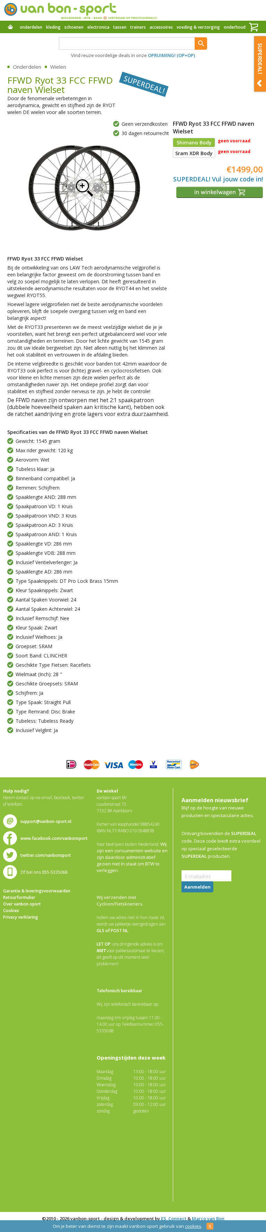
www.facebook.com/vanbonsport (54, 838)
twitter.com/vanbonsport (45, 855)
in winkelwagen (220, 192)
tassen (119, 27)
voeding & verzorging (198, 27)
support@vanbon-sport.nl (45, 821)
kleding (53, 27)
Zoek (201, 43)
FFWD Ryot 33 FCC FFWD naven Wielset (84, 187)
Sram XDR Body (194, 153)
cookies (193, 1226)
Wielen (58, 66)
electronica (98, 27)
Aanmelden (197, 887)
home (10, 27)
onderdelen (31, 27)
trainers (138, 27)
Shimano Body (194, 142)
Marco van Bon (208, 1218)
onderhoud (235, 27)
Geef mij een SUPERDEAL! (260, 64)
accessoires (161, 27)
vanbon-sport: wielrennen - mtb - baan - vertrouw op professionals (80, 10)
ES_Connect (173, 1218)
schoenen (73, 27)
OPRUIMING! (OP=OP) (171, 55)
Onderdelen (27, 66)
